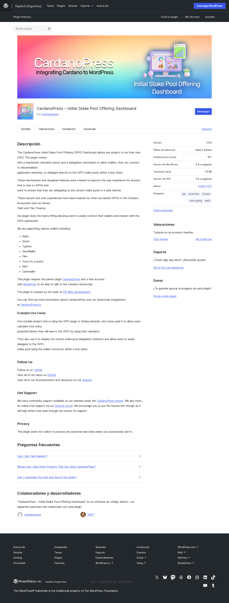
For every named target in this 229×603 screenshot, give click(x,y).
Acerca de (19, 547)
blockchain (193, 194)
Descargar (203, 111)
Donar (141, 557)
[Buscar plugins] (49, 28)
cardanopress (50, 114)
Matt (182, 552)
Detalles (26, 129)
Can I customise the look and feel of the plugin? (46, 477)
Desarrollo (89, 129)
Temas (58, 552)
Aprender (101, 547)
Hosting (17, 557)
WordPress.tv (104, 563)
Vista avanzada (163, 210)
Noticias (17, 552)
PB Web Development (76, 292)
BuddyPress (186, 563)
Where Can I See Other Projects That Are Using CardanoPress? (56, 466)
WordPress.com (188, 547)
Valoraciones (46, 129)
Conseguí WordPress (209, 5)
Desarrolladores (104, 557)
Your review (160, 239)
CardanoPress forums (110, 400)
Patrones (59, 563)
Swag (141, 563)
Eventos (141, 552)
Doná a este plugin (164, 296)
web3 (207, 200)
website (87, 380)
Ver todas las (203, 239)
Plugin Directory (22, 16)
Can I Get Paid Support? (32, 456)
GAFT (91, 514)
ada (184, 194)
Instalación (69, 129)
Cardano (206, 194)
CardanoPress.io (31, 304)
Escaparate (60, 547)
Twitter (38, 370)
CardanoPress (71, 279)
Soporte (207, 129)
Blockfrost (29, 284)
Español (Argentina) (55, 581)
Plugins (58, 557)
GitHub (51, 375)
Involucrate (143, 547)
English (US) (205, 186)
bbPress (184, 557)
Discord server (64, 405)
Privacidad (19, 563)
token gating (196, 200)
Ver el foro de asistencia (168, 267)
